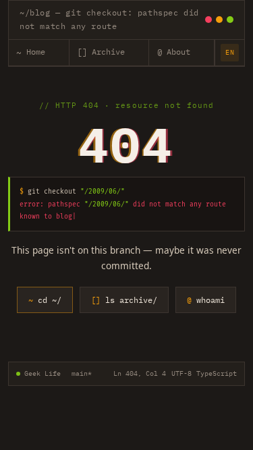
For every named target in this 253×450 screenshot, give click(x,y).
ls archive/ (124, 299)
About (173, 52)
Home (30, 52)
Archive (101, 52)
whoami (206, 299)
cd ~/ (44, 299)
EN (229, 52)
